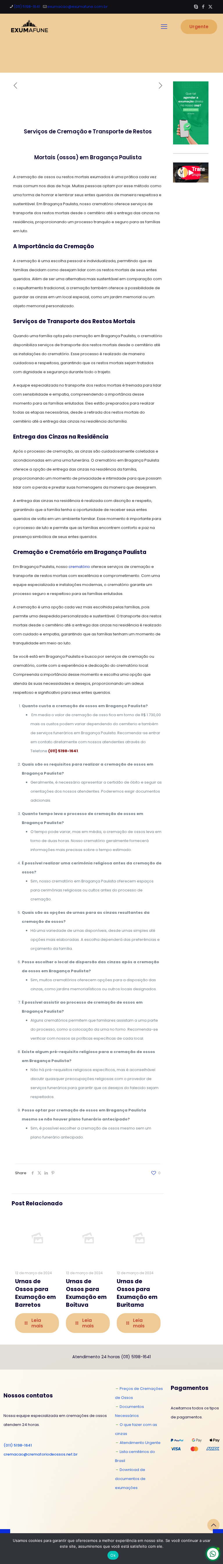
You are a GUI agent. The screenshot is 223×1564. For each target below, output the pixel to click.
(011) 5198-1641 (27, 6)
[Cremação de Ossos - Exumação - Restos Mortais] (28, 27)
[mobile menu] (164, 27)
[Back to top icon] (213, 1525)
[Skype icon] (196, 6)
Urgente (198, 26)
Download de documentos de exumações (130, 1478)
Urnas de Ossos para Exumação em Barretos (35, 1293)
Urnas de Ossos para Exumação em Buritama (137, 1293)
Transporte (108, 131)
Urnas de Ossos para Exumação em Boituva (86, 1293)
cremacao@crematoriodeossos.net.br (40, 1454)
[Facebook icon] (203, 6)
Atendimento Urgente (140, 1442)
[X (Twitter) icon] (210, 6)
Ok (113, 1555)
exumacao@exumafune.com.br (77, 6)
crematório (79, 566)
